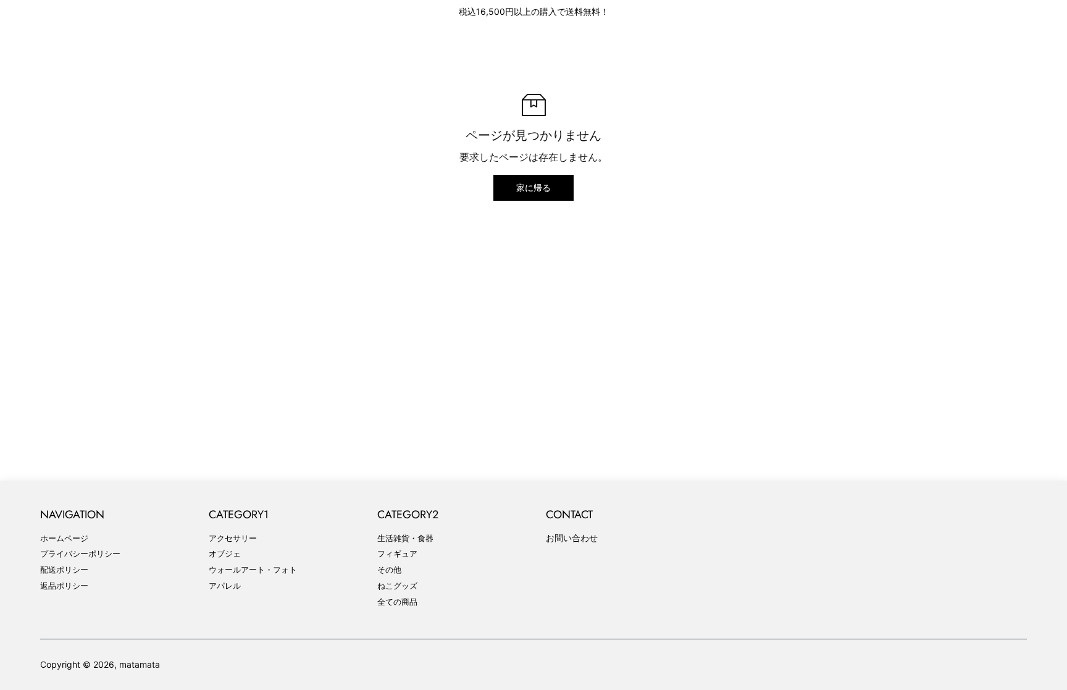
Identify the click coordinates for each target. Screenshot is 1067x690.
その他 (389, 569)
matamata (139, 664)
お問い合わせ (572, 537)
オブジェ (225, 553)
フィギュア (397, 553)
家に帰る (533, 187)
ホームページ (64, 538)
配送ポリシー (64, 569)
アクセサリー (233, 538)
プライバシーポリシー (80, 553)
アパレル (225, 586)
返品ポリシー (64, 586)
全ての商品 (397, 602)
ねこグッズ (397, 586)
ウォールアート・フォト (253, 569)
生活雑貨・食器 (405, 538)
